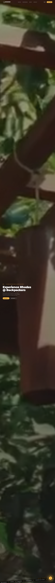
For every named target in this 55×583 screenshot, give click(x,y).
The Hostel (5, 298)
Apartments (13, 298)
